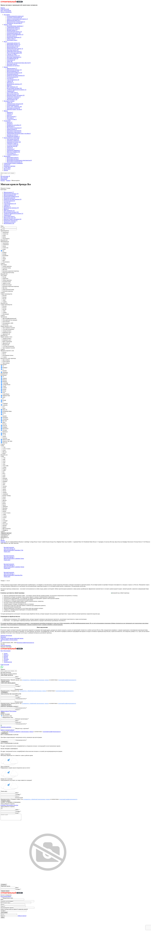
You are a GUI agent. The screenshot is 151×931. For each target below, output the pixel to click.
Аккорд (5, 492)
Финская (5, 442)
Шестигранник (7, 528)
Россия (4, 298)
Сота (4, 519)
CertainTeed (6, 244)
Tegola (4, 258)
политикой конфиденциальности (67, 680)
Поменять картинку (6, 727)
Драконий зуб (6, 334)
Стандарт (5, 520)
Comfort (5, 387)
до (1, 229)
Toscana (5, 486)
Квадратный (6, 344)
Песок (4, 353)
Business (5, 381)
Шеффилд (5, 530)
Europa (4, 391)
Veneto (4, 487)
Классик (5, 425)
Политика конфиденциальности (25, 642)
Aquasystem (5, 232)
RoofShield (5, 255)
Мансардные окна (10, 217)
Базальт (4, 352)
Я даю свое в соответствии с (32, 731)
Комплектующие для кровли (12, 219)
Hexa (4, 473)
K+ (3, 398)
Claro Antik (5, 465)
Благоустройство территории (11, 137)
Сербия (4, 301)
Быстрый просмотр (9, 547)
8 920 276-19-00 (5, 9)
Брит (4, 260)
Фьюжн (5, 525)
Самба (4, 514)
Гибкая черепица (7, 266)
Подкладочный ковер (8, 272)
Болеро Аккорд (7, 495)
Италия (4, 295)
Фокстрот (5, 524)
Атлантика (5, 419)
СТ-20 (4, 435)
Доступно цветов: (9, 548)
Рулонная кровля (9, 200)
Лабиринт (5, 506)
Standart (5, 370)
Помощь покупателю (6, 635)
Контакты (3, 637)
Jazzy (4, 397)
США (4, 300)
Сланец (5, 357)
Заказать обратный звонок (16, 638)
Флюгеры (7, 206)
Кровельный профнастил (11, 196)
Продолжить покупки (12, 805)
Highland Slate (6, 395)
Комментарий (19, 689)
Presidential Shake (7, 411)
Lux (4, 406)
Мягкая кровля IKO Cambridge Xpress (14, 558)
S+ (3, 369)
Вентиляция (7, 156)
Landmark (5, 403)
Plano (4, 408)
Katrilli (4, 400)
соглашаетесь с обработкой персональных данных (35, 680)
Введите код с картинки (22, 728)
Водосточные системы (11, 212)
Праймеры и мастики (9, 166)
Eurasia (4, 389)
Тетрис (4, 522)
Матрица (5, 508)
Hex (4, 472)
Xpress (4, 489)
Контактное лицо (5, 902)
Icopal (4, 235)
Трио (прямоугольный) (9, 327)
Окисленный (6, 321)
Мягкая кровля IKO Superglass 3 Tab (13, 550)
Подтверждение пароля (7, 907)
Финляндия (6, 314)
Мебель (6, 111)
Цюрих (4, 527)
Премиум (5, 431)
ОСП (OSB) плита (9, 216)
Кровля (6, 67)
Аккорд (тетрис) (7, 331)
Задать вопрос (14, 639)
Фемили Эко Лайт (7, 441)
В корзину (3, 805)
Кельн (4, 503)
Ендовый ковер (7, 268)
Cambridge (5, 383)
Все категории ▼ (5, 176)
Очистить (3, 542)
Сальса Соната (6, 448)
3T (3, 366)
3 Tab (4, 447)
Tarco (4, 257)
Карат (4, 453)
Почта (17, 796)
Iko (3, 251)
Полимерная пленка (8, 355)
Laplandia (5, 405)
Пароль (17, 709)
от (1, 227)
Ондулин (7, 202)
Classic (4, 386)
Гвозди (4, 277)
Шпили (6, 209)
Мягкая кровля (9, 192)
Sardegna (5, 481)
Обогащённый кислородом (10, 320)
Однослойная (6, 361)
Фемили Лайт (6, 439)
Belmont (5, 380)
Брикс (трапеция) (7, 341)
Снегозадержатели (10, 203)
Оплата (6, 660)
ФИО (17, 809)
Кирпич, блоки (8, 24)
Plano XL (5, 409)
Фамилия (18, 722)
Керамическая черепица (11, 207)
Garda (4, 470)
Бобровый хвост (7, 332)
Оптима (5, 430)
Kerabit (4, 254)
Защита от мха (6, 283)
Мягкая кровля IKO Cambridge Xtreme (14, 566)
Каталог (3, 180)
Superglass (5, 372)
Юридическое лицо (8, 717)
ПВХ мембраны (9, 210)
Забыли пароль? (5, 711)
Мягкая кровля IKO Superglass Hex (13, 575)
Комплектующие (7, 284)
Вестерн (5, 420)
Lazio (4, 475)
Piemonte (5, 478)
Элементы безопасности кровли (13, 213)
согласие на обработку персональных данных (21, 731)
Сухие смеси (7, 167)
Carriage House (6, 384)
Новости (6, 655)
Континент (5, 428)
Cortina (4, 467)
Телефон (18, 678)
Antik (3, 459)
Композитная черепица (11, 193)
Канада (4, 297)
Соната (4, 517)
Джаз (4, 422)
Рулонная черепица (8, 291)
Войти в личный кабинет (7, 730)
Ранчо (4, 433)
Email (17, 813)
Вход (2, 10)
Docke (4, 237)
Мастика (5, 269)
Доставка (6, 659)
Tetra (4, 484)
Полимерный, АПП (8, 323)
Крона (4, 505)
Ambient (4, 378)
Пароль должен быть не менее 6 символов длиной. (14, 909)
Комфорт (5, 367)
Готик (4, 450)
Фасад (5, 41)
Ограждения (7, 120)
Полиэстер (5, 324)
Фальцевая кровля (9, 198)
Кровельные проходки (10, 220)
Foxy (4, 392)
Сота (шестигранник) (8, 329)
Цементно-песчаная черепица (12, 199)
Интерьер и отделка (9, 101)
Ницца (4, 511)
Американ (5, 494)
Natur (4, 476)
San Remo (5, 480)
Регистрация (7, 10)
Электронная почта (21, 698)
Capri (4, 462)
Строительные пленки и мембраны (13, 163)
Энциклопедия (8, 662)
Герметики (5, 278)
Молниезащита (9, 223)
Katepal (4, 252)
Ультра (4, 436)
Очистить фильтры (6, 645)
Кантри (5, 424)
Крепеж (6, 170)
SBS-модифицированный (9, 318)
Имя (17, 676)
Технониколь (6, 238)
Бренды (3, 7)
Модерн (5, 509)
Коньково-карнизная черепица (11, 271)
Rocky (4, 413)
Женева (5, 452)
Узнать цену (7, 551)
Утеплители (7, 164)
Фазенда (5, 438)
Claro (4, 464)
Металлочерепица (10, 195)
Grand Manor (6, 394)
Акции (5, 653)
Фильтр (3, 540)
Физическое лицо (7, 715)
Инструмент (7, 168)
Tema (4, 483)
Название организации (22, 719)
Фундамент (7, 14)
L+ (3, 402)
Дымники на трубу (9, 222)
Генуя (4, 497)
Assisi (3, 461)
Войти (9, 896)
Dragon (4, 469)
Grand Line (5, 234)
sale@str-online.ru (5, 639)
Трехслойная (6, 363)
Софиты (7, 205)
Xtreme (4, 491)
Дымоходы (7, 215)
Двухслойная (6, 360)
